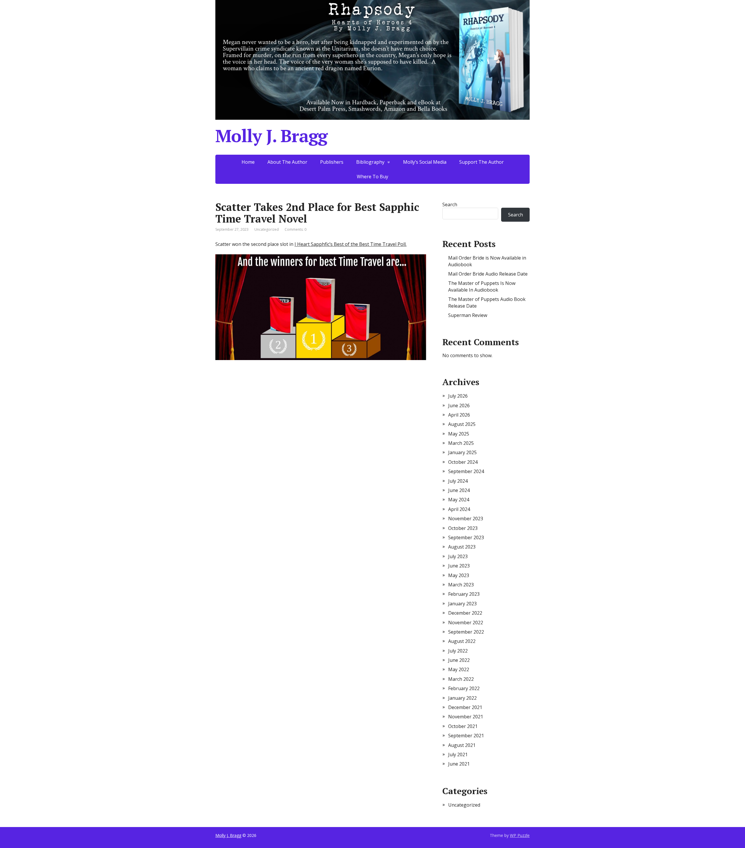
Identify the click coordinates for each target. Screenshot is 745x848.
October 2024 (463, 462)
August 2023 (462, 547)
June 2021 (459, 764)
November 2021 (465, 716)
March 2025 (461, 443)
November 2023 (465, 518)
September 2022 (466, 632)
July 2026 (458, 396)
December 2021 (465, 707)
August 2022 (462, 641)
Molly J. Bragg (271, 135)
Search (449, 204)
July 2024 (458, 481)
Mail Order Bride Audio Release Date (488, 274)
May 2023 (458, 575)
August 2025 (462, 424)
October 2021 (463, 726)
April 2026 (459, 415)
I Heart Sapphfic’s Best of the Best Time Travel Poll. (351, 244)
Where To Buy (372, 176)
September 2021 (466, 735)
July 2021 (458, 754)
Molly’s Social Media (424, 162)
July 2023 (458, 556)
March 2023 (461, 584)
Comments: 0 (295, 229)
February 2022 (464, 688)
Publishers (331, 162)
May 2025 (458, 434)
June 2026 (459, 405)
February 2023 (464, 594)
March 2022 (461, 679)
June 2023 (459, 566)
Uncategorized (464, 805)
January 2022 (462, 698)
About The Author (287, 162)
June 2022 (459, 660)
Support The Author (481, 162)
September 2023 (466, 537)
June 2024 (459, 490)
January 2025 (462, 452)
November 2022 (465, 622)
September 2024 (466, 471)
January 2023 (462, 603)
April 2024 (459, 509)
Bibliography (370, 162)
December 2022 (465, 613)
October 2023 (463, 528)
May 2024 (458, 499)
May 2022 (458, 669)
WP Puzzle (520, 835)
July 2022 (458, 651)
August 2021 (462, 745)
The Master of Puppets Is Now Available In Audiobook (481, 286)
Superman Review (467, 315)
